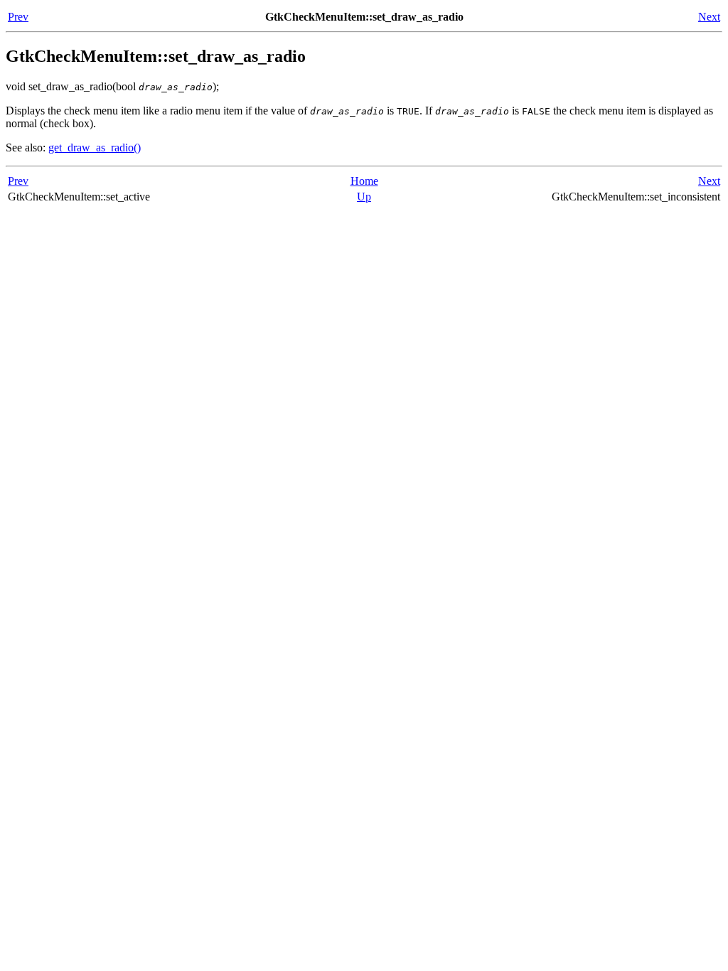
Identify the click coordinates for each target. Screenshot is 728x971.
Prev (18, 17)
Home (364, 181)
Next (709, 17)
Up (364, 197)
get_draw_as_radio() (94, 147)
